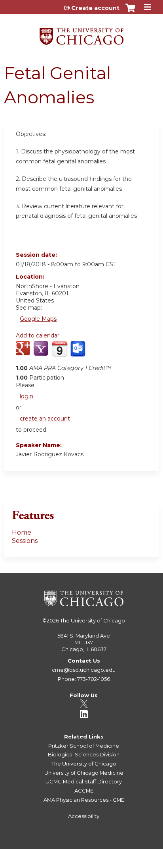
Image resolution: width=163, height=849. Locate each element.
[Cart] (130, 12)
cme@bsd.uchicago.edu (84, 670)
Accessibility (83, 816)
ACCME (83, 790)
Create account (95, 8)
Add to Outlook (78, 353)
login (26, 396)
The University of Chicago (92, 620)
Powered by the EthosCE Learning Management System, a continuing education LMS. (131, 843)
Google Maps (38, 318)
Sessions (25, 541)
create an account (45, 418)
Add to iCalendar (59, 353)
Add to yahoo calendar (42, 353)
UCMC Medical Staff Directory (83, 781)
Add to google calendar (24, 353)
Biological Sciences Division (83, 754)
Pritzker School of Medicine (83, 745)
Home (21, 532)
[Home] (81, 33)
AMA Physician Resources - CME (84, 800)
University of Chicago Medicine (83, 773)
